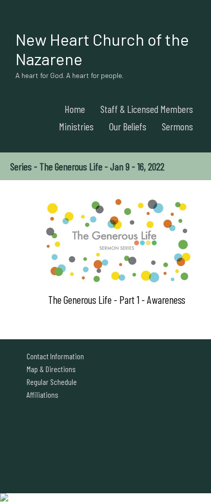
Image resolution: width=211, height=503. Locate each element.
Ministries (76, 126)
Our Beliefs (127, 126)
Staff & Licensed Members (146, 109)
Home (75, 109)
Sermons (177, 126)
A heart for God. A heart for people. (69, 75)
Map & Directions (50, 369)
